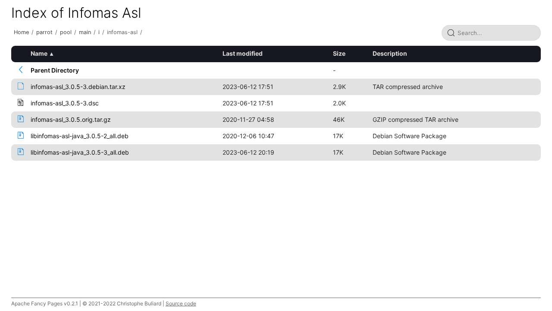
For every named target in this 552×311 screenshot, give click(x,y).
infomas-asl (122, 32)
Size (339, 53)
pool (66, 32)
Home (21, 32)
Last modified (243, 53)
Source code (181, 303)
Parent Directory (55, 70)
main (85, 32)
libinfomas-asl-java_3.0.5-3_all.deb (80, 152)
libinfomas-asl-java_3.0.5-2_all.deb (80, 136)
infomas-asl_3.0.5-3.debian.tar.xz (78, 86)
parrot (44, 32)
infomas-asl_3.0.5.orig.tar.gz (71, 119)
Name (39, 53)
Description (390, 53)
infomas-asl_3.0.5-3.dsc (65, 103)
